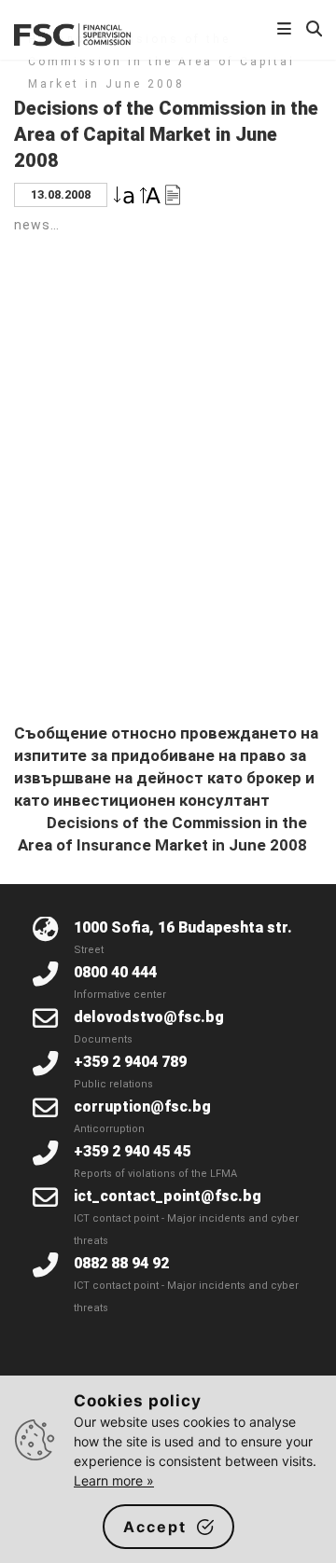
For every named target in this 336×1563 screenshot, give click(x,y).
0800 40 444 (115, 972)
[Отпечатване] (172, 194)
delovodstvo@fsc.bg (149, 1017)
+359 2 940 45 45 (132, 1151)
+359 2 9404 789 (130, 1062)
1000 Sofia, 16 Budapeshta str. (183, 927)
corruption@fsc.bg (142, 1106)
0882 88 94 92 (121, 1263)
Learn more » (114, 1480)
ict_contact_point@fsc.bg (167, 1196)
